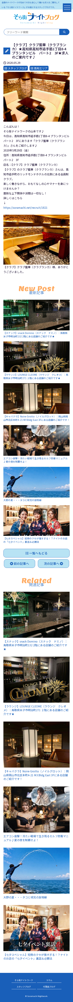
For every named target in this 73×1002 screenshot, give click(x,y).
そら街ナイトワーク (24, 980)
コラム (49, 980)
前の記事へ (21, 563)
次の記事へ (52, 563)
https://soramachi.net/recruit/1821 (25, 207)
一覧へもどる (38, 553)
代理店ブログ (49, 986)
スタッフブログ (24, 986)
